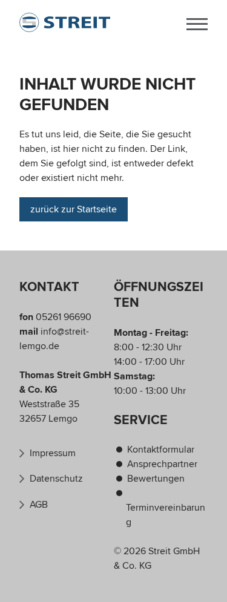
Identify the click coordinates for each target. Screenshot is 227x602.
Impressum (53, 453)
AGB (39, 505)
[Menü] (197, 22)
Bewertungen (156, 479)
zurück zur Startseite (73, 209)
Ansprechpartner (162, 464)
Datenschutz (56, 479)
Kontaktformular (160, 449)
